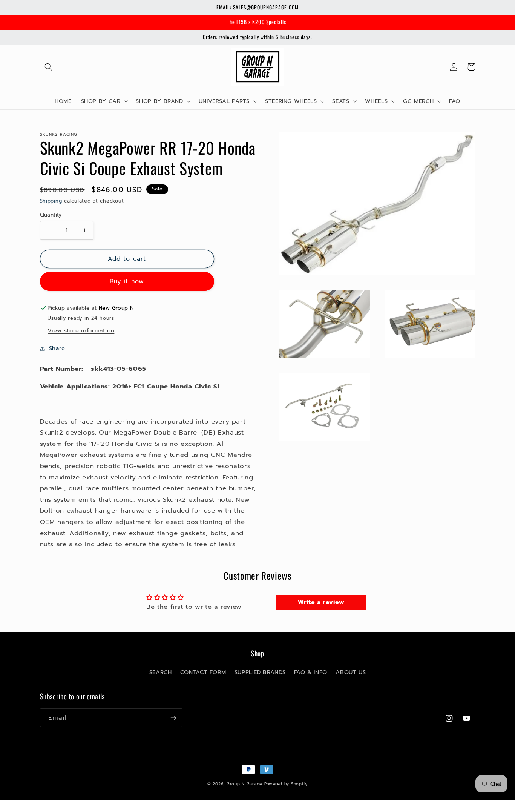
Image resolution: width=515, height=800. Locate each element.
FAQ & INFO (310, 672)
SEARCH (160, 672)
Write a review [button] (321, 602)
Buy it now (127, 281)
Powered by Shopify (286, 784)
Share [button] (57, 348)
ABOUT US (351, 672)
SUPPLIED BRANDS (260, 672)
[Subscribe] (173, 717)
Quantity (51, 214)
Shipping (51, 200)
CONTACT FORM (203, 672)
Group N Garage (244, 784)
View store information (81, 330)
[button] (48, 66)
